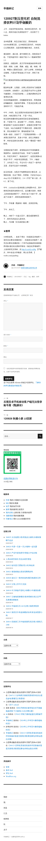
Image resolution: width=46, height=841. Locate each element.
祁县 (5, 807)
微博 (7, 509)
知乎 (7, 506)
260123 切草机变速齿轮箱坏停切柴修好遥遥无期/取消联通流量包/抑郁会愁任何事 (24, 736)
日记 (25, 276)
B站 (7, 503)
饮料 (37, 276)
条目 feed (9, 770)
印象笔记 (9, 519)
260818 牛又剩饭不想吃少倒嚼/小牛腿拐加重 (23, 590)
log (29, 276)
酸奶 (33, 276)
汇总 (5, 813)
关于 (5, 829)
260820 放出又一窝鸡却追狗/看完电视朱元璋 (23, 578)
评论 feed (9, 773)
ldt (7, 714)
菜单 (39, 8)
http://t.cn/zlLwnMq (29, 249)
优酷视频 (9, 515)
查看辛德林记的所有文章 (29, 268)
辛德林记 (9, 8)
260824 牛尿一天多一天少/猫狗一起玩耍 (21, 546)
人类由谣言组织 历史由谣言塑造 (18, 559)
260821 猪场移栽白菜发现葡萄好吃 (19, 571)
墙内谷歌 (9, 512)
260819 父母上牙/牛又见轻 (16, 584)
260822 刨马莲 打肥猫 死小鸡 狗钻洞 (20, 565)
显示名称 (7, 335)
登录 (7, 767)
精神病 (6, 818)
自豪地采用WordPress (18, 837)
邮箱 (6, 346)
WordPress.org (11, 776)
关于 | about (13, 704)
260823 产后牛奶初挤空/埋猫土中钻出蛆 (21, 553)
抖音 (7, 500)
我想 (5, 797)
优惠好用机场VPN (11, 478)
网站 (5, 357)
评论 (6, 301)
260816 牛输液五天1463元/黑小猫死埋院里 (22, 606)
